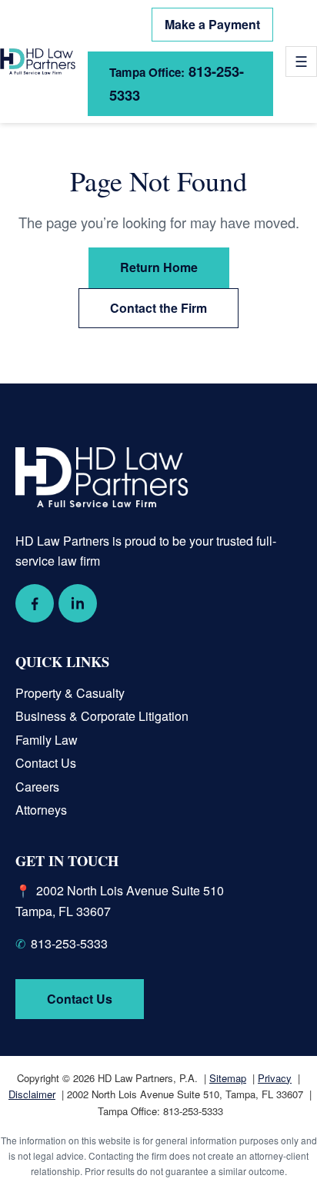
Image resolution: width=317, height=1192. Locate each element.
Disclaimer (31, 1094)
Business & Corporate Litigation (102, 716)
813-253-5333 (176, 83)
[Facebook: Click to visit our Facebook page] (34, 603)
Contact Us (45, 763)
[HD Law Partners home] (37, 61)
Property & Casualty (70, 693)
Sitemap (227, 1078)
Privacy (275, 1078)
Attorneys (41, 809)
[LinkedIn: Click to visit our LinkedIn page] (77, 603)
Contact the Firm (158, 308)
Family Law (46, 740)
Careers (37, 786)
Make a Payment (212, 24)
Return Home (159, 267)
